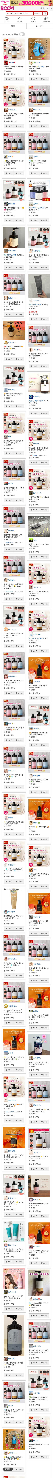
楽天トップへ (46, 8)
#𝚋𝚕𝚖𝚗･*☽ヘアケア (36, 401)
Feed (6, 19)
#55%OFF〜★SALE (36, 208)
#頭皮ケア (40, 638)
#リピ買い (41, 67)
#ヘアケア (32, 638)
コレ (9, 79)
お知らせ (33, 19)
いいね (20, 79)
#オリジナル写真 (10, 255)
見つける (20, 19)
